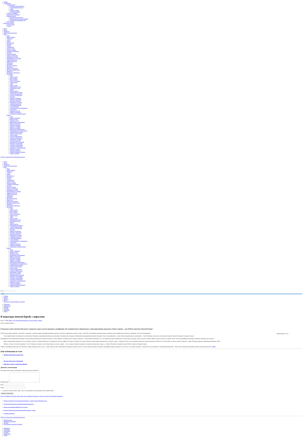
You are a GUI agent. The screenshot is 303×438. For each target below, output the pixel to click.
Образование (10, 47)
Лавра (11, 9)
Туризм (9, 45)
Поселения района (15, 12)
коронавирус (36, 396)
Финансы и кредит (15, 111)
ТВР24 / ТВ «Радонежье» (15, 320)
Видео (5, 30)
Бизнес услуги (14, 77)
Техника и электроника (16, 145)
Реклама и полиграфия (16, 143)
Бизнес (9, 115)
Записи (6, 297)
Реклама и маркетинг (16, 99)
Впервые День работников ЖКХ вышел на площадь (15, 407)
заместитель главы (22, 396)
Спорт (8, 40)
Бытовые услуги (14, 121)
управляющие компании (56, 396)
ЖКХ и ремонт (11, 37)
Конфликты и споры (12, 57)
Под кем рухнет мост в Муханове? (13, 361)
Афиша (6, 2)
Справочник (7, 3)
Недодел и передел (12, 65)
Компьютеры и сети (15, 87)
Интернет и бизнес (15, 125)
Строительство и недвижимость (18, 108)
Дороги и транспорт (12, 55)
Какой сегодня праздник (10, 33)
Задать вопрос (11, 24)
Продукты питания (15, 140)
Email (2, 387)
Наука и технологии (12, 68)
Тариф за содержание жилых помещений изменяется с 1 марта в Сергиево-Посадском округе (25, 400)
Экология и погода (12, 60)
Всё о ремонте (14, 79)
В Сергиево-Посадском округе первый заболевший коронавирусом (19, 404)
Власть (9, 41)
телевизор (46, 396)
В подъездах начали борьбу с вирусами (14, 301)
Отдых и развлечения (16, 136)
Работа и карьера (11, 50)
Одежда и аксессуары (16, 133)
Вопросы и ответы (9, 23)
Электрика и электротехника (18, 113)
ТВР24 (214, 346)
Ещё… (5, 34)
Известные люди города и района (19, 19)
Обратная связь (8, 420)
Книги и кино (14, 85)
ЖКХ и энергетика (15, 123)
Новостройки (10, 21)
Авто (11, 75)
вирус (2, 396)
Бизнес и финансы (15, 118)
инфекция (29, 396)
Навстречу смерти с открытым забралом (15, 364)
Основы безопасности (16, 94)
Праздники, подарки (15, 139)
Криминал (6, 31)
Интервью (9, 64)
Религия (9, 52)
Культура (9, 44)
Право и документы (15, 98)
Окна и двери (13, 135)
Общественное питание (16, 132)
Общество (9, 38)
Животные (10, 67)
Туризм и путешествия (16, 146)
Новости (6, 299)
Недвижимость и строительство (18, 130)
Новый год (10, 71)
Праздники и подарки (16, 102)
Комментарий (5, 382)
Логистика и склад (15, 88)
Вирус (5, 28)
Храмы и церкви (14, 10)
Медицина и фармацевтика (17, 129)
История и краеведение (13, 70)
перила (42, 396)
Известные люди (11, 16)
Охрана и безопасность (16, 138)
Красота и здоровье (15, 126)
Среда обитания (14, 106)
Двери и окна (13, 82)
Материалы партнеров (10, 421)
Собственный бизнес (15, 105)
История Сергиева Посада (17, 6)
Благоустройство (11, 54)
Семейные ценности (15, 104)
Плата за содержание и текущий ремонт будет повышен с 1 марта (19, 410)
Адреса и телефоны (12, 13)
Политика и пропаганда (13, 72)
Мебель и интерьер (15, 128)
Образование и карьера (16, 92)
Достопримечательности (16, 7)
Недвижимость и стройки (14, 58)
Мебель (12, 89)
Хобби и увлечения (15, 112)
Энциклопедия (11, 4)
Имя (2, 384)
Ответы (9, 26)
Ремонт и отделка (15, 149)
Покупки (12, 96)
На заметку (10, 74)
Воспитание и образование (17, 122)
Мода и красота (14, 91)
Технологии (13, 109)
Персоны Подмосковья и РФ (17, 20)
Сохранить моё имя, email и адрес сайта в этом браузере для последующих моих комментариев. (28, 390)
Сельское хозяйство (15, 150)
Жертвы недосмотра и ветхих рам (13, 355)
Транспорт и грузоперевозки (18, 147)
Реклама (6, 423)
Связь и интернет (14, 153)
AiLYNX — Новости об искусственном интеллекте (21, 429)
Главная (6, 296)
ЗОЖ (11, 84)
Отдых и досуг (11, 48)
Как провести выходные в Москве (13, 424)
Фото (8, 35)
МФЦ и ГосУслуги (12, 61)
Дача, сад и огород (15, 81)
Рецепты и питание (15, 101)
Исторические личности (16, 17)
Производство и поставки (17, 142)
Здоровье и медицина (13, 51)
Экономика (10, 62)
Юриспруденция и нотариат (17, 152)
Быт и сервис (13, 78)
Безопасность (10, 43)
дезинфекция (7, 396)
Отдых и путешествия (16, 95)
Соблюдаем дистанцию (9, 413)
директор (13, 396)
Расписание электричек (13, 14)
